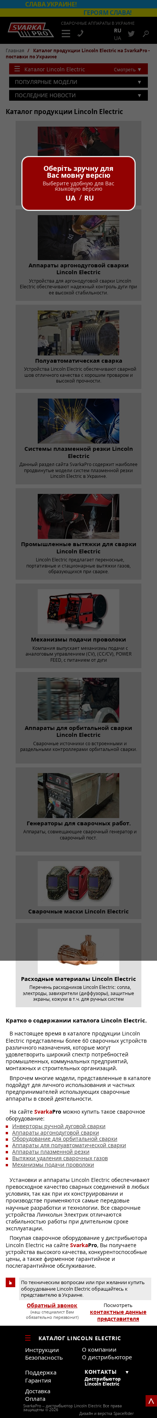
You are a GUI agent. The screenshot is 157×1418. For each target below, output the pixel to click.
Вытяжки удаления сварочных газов (60, 1158)
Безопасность (44, 1357)
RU (89, 198)
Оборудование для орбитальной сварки (64, 1138)
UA (70, 198)
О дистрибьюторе (107, 1357)
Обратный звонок (52, 1305)
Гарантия (38, 1380)
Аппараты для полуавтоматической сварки (69, 1145)
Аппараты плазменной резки (51, 1151)
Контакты (101, 1372)
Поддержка (40, 1372)
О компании (99, 1349)
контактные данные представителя (118, 1315)
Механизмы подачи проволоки (53, 1164)
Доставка (37, 1391)
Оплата (35, 1398)
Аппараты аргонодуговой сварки (55, 1132)
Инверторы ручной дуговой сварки (59, 1126)
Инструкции (42, 1350)
